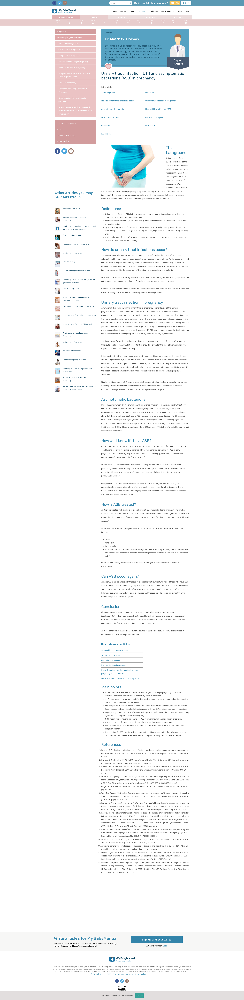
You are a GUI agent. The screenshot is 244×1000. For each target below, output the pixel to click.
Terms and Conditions (144, 974)
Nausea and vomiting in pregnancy (73, 61)
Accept (139, 995)
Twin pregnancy (69, 262)
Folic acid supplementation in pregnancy (78, 306)
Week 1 (58, 22)
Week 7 (128, 22)
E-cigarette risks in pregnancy (114, 665)
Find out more (127, 995)
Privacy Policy (118, 974)
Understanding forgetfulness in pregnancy (72, 99)
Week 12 (186, 22)
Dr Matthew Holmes (122, 39)
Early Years (178, 17)
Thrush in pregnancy (67, 82)
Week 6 (116, 22)
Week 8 (139, 22)
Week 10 (163, 22)
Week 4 (93, 22)
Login (165, 946)
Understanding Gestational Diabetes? (77, 324)
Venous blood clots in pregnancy (115, 650)
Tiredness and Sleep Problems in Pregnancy (72, 90)
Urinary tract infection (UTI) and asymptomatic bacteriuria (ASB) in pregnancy (75, 110)
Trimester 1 (93, 17)
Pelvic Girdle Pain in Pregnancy (71, 67)
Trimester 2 (121, 17)
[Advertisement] (145, 900)
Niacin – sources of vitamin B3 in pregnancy (120, 678)
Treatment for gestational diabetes (76, 271)
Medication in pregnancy (72, 253)
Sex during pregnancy (71, 208)
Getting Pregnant (66, 17)
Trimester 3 (149, 17)
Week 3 (81, 22)
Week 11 (174, 22)
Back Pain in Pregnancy (68, 43)
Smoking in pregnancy (110, 655)
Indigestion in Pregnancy (69, 55)
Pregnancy (61, 31)
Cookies (129, 974)
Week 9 (151, 22)
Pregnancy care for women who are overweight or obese (74, 75)
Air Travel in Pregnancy (72, 351)
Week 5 (104, 22)
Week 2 (69, 22)
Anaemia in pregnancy (110, 660)
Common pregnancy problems (70, 37)
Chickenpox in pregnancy (69, 49)
